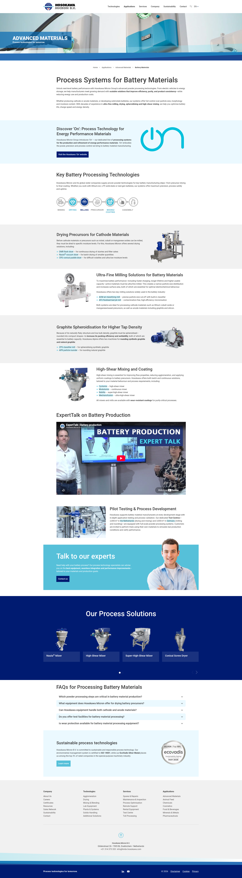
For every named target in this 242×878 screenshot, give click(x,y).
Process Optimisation (132, 803)
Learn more (63, 763)
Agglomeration (89, 796)
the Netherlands (127, 521)
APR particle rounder (68, 350)
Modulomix (104, 389)
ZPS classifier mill (67, 347)
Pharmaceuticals (170, 816)
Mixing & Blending (91, 803)
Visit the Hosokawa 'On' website (72, 154)
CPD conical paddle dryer (70, 257)
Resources (48, 806)
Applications (129, 6)
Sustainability (169, 6)
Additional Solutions (92, 816)
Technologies (114, 6)
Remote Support (130, 806)
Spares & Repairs (130, 796)
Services (143, 6)
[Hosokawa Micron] (59, 7)
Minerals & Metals (171, 812)
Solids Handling (90, 812)
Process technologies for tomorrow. (60, 871)
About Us (47, 796)
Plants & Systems (91, 809)
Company (155, 6)
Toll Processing (130, 816)
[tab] (120, 673)
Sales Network (49, 809)
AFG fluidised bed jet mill (110, 300)
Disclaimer (175, 871)
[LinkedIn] (123, 871)
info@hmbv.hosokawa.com (129, 849)
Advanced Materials (171, 796)
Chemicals (167, 803)
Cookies (186, 871)
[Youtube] (128, 871)
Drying (86, 799)
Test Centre (128, 812)
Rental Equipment (131, 809)
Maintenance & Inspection (134, 799)
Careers (46, 799)
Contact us (63, 579)
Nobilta (102, 392)
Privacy (195, 871)
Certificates (48, 803)
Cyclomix (103, 386)
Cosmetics (167, 806)
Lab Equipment (90, 806)
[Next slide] (197, 672)
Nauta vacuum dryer (68, 254)
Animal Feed (168, 799)
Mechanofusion (106, 395)
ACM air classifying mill (109, 297)
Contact (183, 6)
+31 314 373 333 (108, 849)
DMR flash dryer (66, 251)
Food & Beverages (171, 809)
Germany (171, 521)
